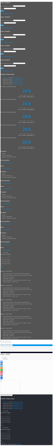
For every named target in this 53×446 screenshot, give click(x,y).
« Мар (2, 267)
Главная (5, 357)
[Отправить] (26, 378)
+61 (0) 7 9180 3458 (6, 168)
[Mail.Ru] (26, 376)
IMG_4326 (5, 359)
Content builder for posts (18, 77)
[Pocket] (26, 374)
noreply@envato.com (6, 162)
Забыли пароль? (9, 13)
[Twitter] (26, 366)
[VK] (26, 364)
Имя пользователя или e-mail (7, 5)
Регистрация (3, 13)
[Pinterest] (26, 372)
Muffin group (19, 444)
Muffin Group (5, 77)
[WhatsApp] (26, 370)
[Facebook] (26, 362)
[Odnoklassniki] (26, 368)
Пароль (2, 8)
